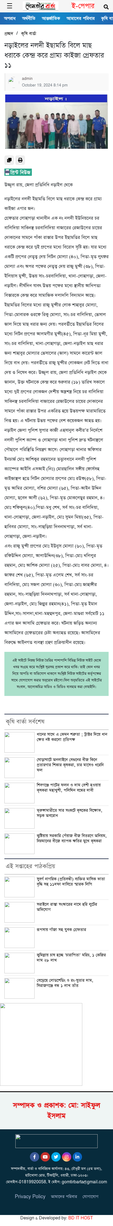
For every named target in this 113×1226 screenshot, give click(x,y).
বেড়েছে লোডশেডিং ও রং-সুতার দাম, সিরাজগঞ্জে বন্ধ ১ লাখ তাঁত (65, 983)
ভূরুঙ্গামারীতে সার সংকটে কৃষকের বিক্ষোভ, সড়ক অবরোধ (69, 813)
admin (27, 79)
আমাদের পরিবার (81, 18)
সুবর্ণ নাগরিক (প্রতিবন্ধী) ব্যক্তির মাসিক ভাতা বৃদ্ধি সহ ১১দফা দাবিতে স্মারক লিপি (71, 881)
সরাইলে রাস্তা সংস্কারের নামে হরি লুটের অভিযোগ (67, 907)
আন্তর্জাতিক (51, 18)
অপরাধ (10, 18)
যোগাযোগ (90, 1197)
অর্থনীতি (28, 18)
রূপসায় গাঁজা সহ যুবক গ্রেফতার (61, 930)
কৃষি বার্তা (28, 34)
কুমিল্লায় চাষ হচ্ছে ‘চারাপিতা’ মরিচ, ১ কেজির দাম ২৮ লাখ (71, 957)
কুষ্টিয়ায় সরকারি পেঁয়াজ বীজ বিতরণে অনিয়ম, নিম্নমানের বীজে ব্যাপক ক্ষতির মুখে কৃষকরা (72, 838)
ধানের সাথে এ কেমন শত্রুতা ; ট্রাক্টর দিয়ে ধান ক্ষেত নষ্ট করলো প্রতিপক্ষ (72, 737)
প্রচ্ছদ (8, 34)
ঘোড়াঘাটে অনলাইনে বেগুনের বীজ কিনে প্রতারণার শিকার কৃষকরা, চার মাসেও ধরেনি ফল (70, 765)
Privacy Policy (30, 1197)
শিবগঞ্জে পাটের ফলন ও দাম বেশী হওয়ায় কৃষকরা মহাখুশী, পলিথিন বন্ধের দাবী (69, 787)
